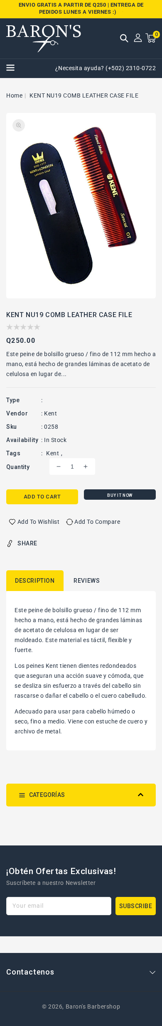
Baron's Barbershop (93, 1006)
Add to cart (42, 496)
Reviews (87, 580)
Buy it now (120, 495)
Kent (52, 453)
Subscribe (135, 906)
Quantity (17, 467)
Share (27, 543)
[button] (124, 39)
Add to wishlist (38, 521)
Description (35, 580)
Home (14, 95)
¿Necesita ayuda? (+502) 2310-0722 (105, 68)
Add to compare (97, 521)
